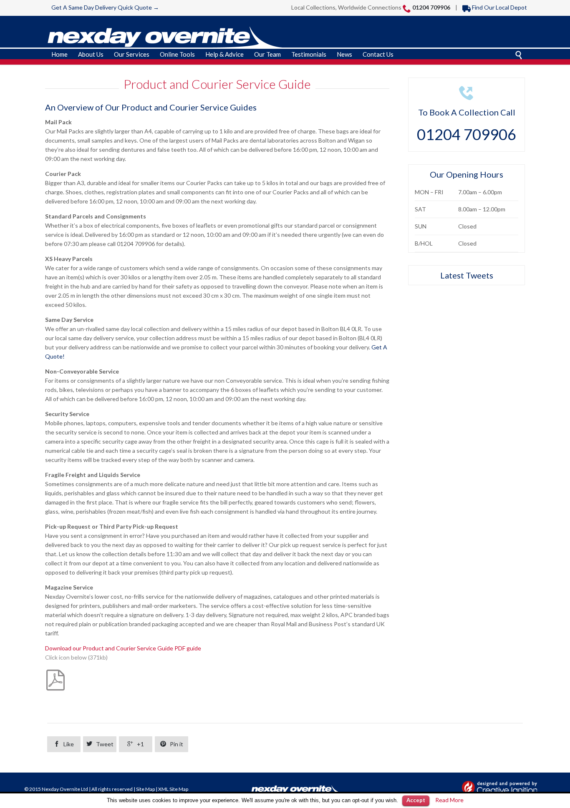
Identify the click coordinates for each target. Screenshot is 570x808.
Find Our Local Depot (494, 7)
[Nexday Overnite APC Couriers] (166, 39)
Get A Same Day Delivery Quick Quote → (105, 7)
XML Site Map (173, 789)
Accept (415, 800)
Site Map (145, 789)
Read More (449, 799)
